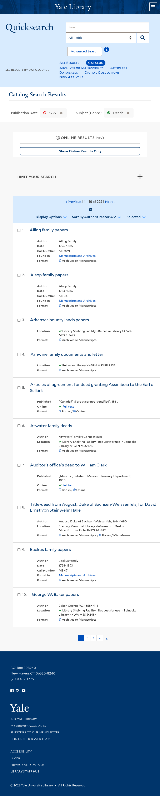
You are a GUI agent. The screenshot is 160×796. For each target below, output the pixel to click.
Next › (110, 202)
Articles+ (119, 68)
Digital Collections (102, 72)
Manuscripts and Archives (77, 255)
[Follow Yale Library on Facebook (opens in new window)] (12, 691)
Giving (15, 758)
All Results (69, 63)
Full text (68, 406)
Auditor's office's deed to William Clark (68, 464)
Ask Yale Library (23, 719)
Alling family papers (49, 229)
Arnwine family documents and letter (66, 354)
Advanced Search (85, 51)
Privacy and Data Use (28, 764)
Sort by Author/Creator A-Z (94, 217)
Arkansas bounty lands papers (59, 319)
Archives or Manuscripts (81, 68)
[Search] (142, 37)
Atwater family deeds (51, 425)
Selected (134, 217)
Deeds (118, 113)
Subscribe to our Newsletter (35, 732)
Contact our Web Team (30, 739)
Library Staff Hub (24, 771)
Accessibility (21, 751)
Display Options (49, 217)
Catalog (95, 63)
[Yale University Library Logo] (80, 7)
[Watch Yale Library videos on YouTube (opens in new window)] (23, 691)
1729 (53, 113)
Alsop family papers (49, 274)
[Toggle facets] (140, 176)
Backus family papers (50, 549)
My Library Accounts (28, 725)
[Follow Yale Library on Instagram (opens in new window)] (17, 691)
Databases (68, 72)
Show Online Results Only (80, 151)
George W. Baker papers (55, 594)
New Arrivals (71, 77)
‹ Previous (90, 201)
